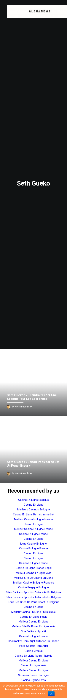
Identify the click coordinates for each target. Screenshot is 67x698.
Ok (51, 693)
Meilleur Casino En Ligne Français (33, 582)
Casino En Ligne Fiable (33, 616)
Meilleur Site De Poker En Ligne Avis (33, 626)
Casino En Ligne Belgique (33, 500)
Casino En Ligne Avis (33, 665)
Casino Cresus (34, 651)
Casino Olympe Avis (33, 680)
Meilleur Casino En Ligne (33, 621)
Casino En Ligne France (33, 534)
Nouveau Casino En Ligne (33, 675)
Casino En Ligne (33, 504)
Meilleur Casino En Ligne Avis (33, 573)
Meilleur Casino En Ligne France (33, 519)
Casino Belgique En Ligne (33, 587)
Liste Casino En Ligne (33, 543)
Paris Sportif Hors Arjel (33, 646)
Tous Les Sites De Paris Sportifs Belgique (33, 602)
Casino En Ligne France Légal (34, 568)
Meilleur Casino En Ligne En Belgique (33, 612)
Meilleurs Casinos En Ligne (33, 509)
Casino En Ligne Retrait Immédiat (33, 514)
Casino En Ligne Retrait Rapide (33, 655)
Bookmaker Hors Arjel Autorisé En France (33, 641)
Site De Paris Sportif (33, 631)
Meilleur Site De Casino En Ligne (33, 577)
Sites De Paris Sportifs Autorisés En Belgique (33, 592)
